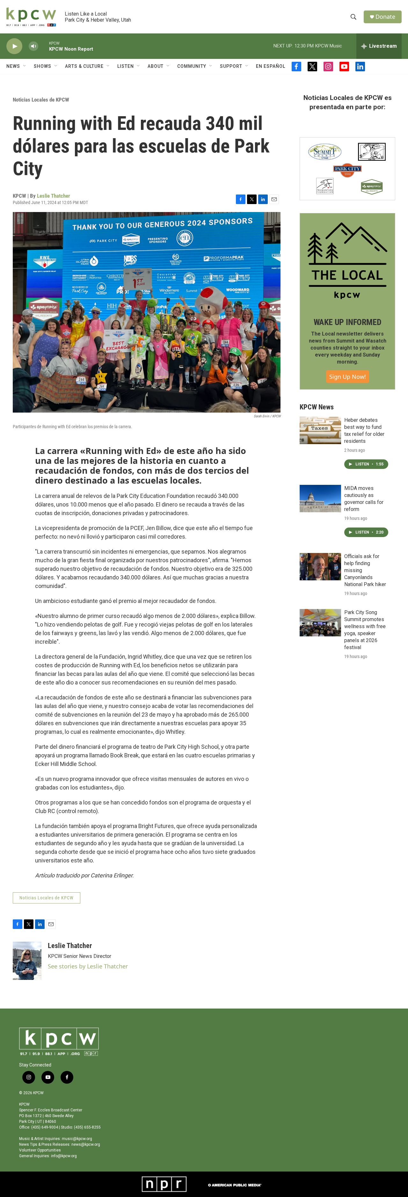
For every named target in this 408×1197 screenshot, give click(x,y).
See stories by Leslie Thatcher (88, 966)
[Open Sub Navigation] (24, 66)
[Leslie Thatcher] (27, 961)
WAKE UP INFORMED (348, 322)
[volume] (33, 46)
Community (191, 66)
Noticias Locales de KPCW (41, 99)
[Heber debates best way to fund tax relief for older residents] (320, 430)
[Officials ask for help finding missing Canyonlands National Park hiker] (320, 566)
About (156, 66)
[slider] (44, 46)
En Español (270, 66)
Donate (385, 16)
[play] (14, 46)
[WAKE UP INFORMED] (347, 260)
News (13, 66)
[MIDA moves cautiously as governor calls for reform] (320, 498)
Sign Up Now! (347, 376)
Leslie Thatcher (53, 196)
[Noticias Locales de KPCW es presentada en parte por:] (347, 169)
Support (231, 66)
